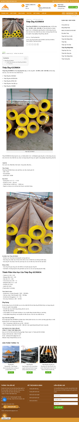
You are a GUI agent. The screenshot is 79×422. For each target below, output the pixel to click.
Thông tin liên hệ (18, 53)
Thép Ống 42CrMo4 (37, 41)
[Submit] (76, 13)
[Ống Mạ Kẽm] (11, 354)
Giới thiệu (13, 13)
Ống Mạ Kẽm (11, 364)
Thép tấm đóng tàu (66, 53)
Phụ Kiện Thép (65, 33)
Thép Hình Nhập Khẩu (67, 39)
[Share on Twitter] (30, 44)
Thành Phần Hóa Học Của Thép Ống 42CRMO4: (16, 62)
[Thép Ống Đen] (29, 354)
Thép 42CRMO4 (29, 41)
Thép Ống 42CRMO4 (9, 60)
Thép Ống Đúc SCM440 (10, 86)
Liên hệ (44, 13)
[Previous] (2, 362)
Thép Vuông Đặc (66, 59)
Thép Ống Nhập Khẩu (67, 47)
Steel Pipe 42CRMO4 (50, 39)
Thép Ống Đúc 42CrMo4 (10, 76)
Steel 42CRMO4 (41, 39)
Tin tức (29, 13)
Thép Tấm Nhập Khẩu (67, 56)
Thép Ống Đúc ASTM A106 (10, 78)
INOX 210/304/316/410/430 (69, 30)
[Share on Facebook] (27, 44)
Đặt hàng (36, 13)
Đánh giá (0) (9, 53)
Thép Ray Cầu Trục (66, 50)
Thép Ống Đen (29, 364)
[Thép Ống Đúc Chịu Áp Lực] (48, 354)
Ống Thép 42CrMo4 (34, 39)
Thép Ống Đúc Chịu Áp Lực (10, 83)
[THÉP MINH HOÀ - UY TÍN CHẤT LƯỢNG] (10, 7)
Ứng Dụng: (10, 63)
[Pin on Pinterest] (35, 44)
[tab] (3, 53)
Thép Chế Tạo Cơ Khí (67, 36)
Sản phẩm (21, 13)
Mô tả (3, 53)
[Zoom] (4, 44)
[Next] (57, 362)
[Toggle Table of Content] (25, 58)
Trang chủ (4, 13)
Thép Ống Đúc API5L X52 (10, 81)
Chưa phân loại (65, 25)
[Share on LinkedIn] (37, 44)
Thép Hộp (64, 42)
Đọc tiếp (11, 372)
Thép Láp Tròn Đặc (66, 44)
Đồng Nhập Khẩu (66, 27)
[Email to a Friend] (32, 44)
